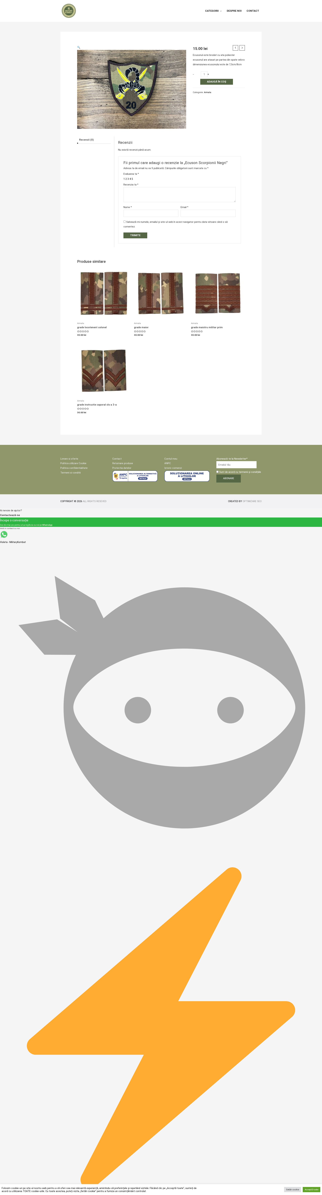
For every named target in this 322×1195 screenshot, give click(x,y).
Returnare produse (122, 463)
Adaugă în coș (216, 81)
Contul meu (170, 458)
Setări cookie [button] (292, 1189)
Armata (207, 92)
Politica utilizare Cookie (73, 463)
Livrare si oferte (69, 458)
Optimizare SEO (252, 501)
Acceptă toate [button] (311, 1189)
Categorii (212, 10)
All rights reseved (94, 501)
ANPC (167, 463)
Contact (253, 10)
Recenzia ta (130, 184)
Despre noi (234, 10)
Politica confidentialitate (74, 467)
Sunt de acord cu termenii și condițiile (240, 471)
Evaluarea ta (131, 173)
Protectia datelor (121, 467)
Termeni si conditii (70, 472)
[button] (78, 47)
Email (184, 207)
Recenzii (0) (86, 139)
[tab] (94, 140)
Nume (127, 207)
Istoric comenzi (173, 467)
